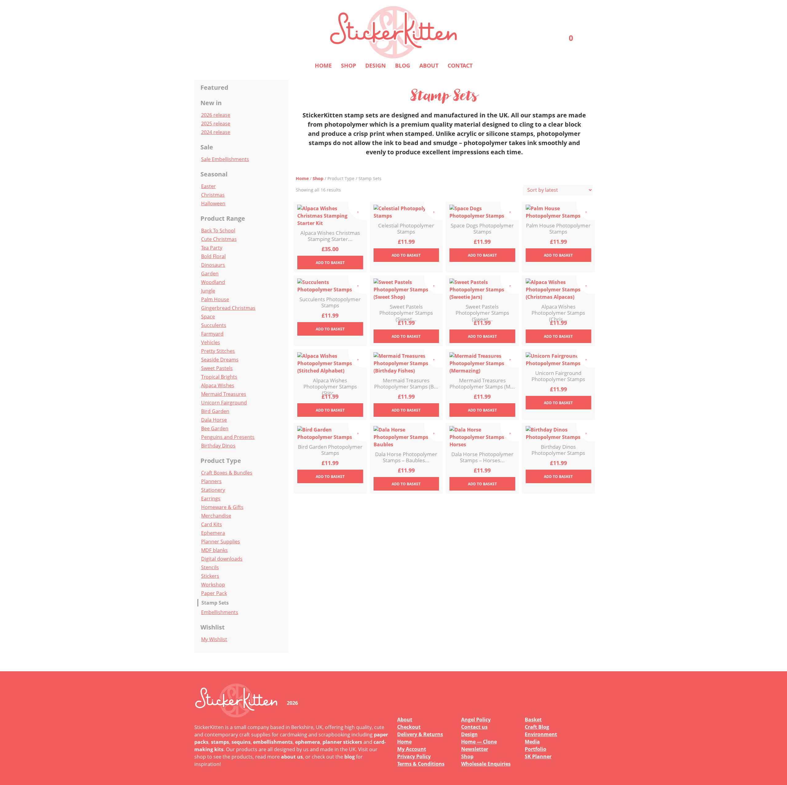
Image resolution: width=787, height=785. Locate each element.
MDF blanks (214, 550)
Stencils (210, 567)
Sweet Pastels (217, 368)
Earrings (210, 498)
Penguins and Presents (228, 437)
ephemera (307, 742)
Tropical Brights (219, 376)
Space (208, 316)
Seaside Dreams (220, 359)
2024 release (215, 132)
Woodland (213, 282)
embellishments (273, 742)
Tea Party (211, 247)
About (428, 65)
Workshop (213, 584)
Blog (402, 65)
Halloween (213, 203)
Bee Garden (214, 428)
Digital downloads (222, 558)
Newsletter (474, 749)
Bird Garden (215, 411)
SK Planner (538, 756)
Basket (533, 719)
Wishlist (212, 627)
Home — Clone (479, 741)
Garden (210, 273)
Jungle (208, 290)
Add (330, 262)
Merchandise (216, 515)
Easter (208, 186)
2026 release (215, 115)
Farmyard (212, 333)
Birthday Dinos (218, 445)
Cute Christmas (219, 239)
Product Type (220, 460)
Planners (211, 481)
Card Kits (211, 524)
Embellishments (219, 612)
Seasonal (213, 174)
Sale (206, 147)
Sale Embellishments (225, 159)
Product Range (222, 218)
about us (292, 756)
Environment (541, 734)
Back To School (218, 230)
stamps (220, 742)
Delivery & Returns (420, 734)
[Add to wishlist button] (357, 211)
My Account (411, 749)
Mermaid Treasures (223, 394)
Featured (214, 87)
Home (323, 65)
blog (349, 756)
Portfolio (535, 749)
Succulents (213, 325)
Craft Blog (537, 727)
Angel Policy (476, 719)
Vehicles (210, 342)
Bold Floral (213, 256)
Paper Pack (214, 593)
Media (532, 741)
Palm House (215, 299)
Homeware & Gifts (222, 507)
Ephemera (213, 533)
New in (211, 103)
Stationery (213, 490)
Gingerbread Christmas (228, 308)
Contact (460, 65)
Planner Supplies (220, 541)
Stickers (210, 576)
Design (375, 65)
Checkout (409, 727)
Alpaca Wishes (217, 385)
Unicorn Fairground (224, 402)
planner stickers (342, 742)
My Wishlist (214, 639)
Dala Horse (214, 419)
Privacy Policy (414, 756)
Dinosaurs (213, 265)
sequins (241, 742)
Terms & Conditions (421, 763)
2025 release (215, 123)
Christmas (213, 194)
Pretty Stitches (218, 351)
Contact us (474, 727)
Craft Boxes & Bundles (226, 472)
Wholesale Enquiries (486, 763)
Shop (348, 65)
